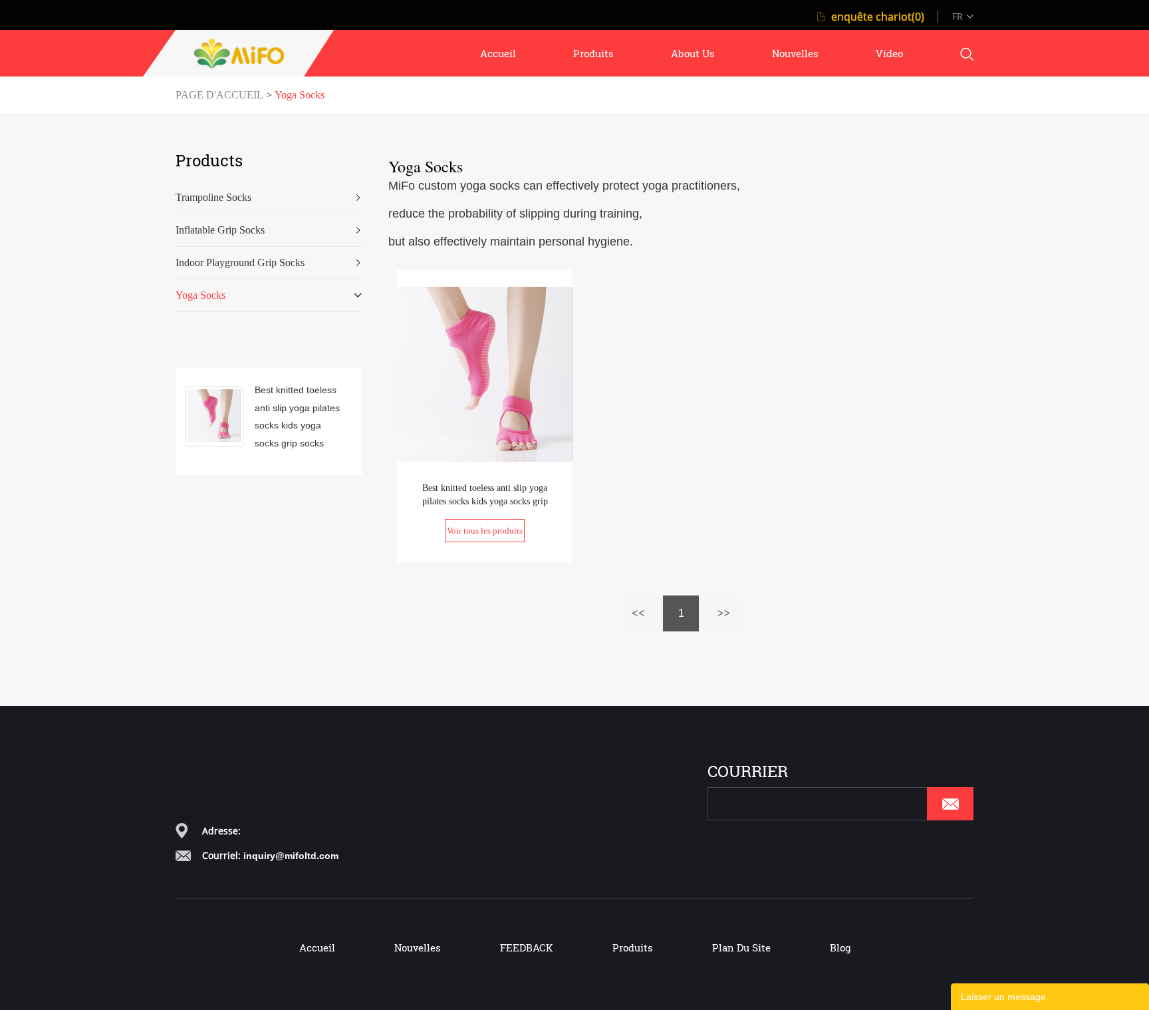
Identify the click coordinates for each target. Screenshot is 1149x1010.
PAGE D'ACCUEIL (219, 94)
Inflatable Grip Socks (220, 230)
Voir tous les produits (485, 531)
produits (593, 53)
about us (693, 53)
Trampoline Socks (213, 197)
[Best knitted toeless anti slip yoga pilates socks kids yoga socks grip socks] (485, 373)
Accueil (317, 947)
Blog (840, 947)
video (889, 53)
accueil (498, 53)
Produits (632, 947)
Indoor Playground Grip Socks (240, 262)
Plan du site (741, 947)
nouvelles (795, 53)
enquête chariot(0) (877, 16)
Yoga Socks (299, 94)
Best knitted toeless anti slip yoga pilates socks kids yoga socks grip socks (297, 416)
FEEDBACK (526, 947)
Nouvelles (417, 947)
